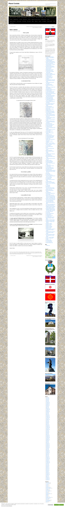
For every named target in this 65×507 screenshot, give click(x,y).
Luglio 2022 (47, 430)
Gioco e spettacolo (48, 490)
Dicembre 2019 (48, 452)
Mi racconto (14, 17)
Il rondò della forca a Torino (49, 215)
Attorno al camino (48, 131)
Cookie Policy (12, 23)
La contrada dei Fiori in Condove (50, 165)
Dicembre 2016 (48, 461)
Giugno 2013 (47, 475)
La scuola (20, 19)
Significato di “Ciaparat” (49, 223)
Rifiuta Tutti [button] (61, 504)
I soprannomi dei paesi (48, 181)
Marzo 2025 (47, 407)
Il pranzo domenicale (48, 68)
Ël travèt (47, 147)
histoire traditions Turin (22, 252)
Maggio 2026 (47, 399)
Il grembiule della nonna (49, 106)
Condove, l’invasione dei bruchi (50, 142)
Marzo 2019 (47, 455)
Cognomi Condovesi (13, 21)
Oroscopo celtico (48, 212)
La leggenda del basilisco (49, 84)
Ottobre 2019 (47, 453)
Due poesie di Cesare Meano (49, 161)
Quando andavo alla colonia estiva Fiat (50, 89)
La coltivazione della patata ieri (49, 137)
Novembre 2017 (48, 458)
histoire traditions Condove (15, 252)
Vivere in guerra (19, 21)
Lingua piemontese (48, 493)
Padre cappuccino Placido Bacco (50, 168)
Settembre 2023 (48, 419)
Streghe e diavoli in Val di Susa (50, 69)
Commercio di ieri (48, 138)
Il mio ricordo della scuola (49, 174)
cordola (19, 30)
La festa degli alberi (48, 192)
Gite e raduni (29, 21)
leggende (47, 492)
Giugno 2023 (47, 421)
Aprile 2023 (47, 423)
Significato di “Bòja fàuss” (49, 226)
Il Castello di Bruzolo (48, 214)
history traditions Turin (36, 252)
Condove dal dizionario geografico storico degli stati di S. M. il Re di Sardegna (50, 229)
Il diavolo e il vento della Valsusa (50, 92)
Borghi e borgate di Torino (49, 155)
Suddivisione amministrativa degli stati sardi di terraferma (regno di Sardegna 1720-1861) (34, 27)
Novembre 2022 (48, 427)
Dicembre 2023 (48, 416)
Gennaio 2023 (47, 425)
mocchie (47, 496)
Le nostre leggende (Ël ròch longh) (50, 91)
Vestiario (40, 21)
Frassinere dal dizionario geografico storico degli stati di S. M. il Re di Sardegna (50, 235)
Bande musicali (43, 19)
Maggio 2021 (47, 440)
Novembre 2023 (48, 417)
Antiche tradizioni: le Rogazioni (50, 56)
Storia (26, 251)
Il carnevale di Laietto (48, 239)
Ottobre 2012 (47, 479)
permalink (29, 253)
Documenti (33, 17)
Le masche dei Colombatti (49, 73)
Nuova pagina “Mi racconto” (49, 211)
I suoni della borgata (48, 178)
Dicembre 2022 (48, 426)
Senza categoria (48, 498)
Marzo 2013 (47, 476)
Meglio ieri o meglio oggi (49, 150)
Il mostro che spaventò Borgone (50, 213)
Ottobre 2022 (47, 428)
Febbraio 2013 (48, 477)
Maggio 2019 (47, 454)
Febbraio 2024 (48, 414)
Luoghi (45, 17)
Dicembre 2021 (48, 436)
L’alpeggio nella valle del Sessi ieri (50, 135)
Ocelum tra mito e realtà (49, 77)
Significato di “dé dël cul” (49, 224)
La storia (29, 17)
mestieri (47, 495)
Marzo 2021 (47, 442)
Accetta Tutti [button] (56, 504)
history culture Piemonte (29, 252)
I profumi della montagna (49, 123)
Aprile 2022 (47, 433)
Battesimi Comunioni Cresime (36, 19)
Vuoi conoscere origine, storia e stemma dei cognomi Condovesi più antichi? (50, 202)
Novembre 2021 (48, 437)
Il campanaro (47, 78)
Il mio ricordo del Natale (49, 177)
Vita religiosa (44, 21)
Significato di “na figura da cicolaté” (50, 219)
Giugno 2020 (47, 447)
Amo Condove (37, 251)
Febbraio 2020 (48, 450)
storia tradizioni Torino (20, 253)
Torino (28, 251)
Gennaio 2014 (47, 473)
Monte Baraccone (48, 186)
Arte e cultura (21, 251)
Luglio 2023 (47, 420)
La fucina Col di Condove (49, 75)
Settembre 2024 (48, 411)
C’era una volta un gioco (49, 241)
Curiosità (11, 19)
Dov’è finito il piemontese (49, 240)
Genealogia (18, 17)
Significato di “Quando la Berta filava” (50, 74)
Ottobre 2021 (47, 438)
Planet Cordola (14, 3)
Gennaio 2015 (47, 469)
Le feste (48, 19)
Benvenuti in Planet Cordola (49, 242)
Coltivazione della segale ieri (49, 146)
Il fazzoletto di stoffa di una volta (50, 110)
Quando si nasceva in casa (49, 189)
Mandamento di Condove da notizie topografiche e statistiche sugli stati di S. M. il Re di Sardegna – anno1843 (50, 207)
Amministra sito (48, 245)
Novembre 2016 (48, 462)
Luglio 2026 (47, 397)
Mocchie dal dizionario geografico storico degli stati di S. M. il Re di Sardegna (50, 232)
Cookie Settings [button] (50, 504)
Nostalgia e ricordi (48, 164)
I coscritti (29, 19)
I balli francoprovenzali (49, 169)
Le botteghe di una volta (49, 126)
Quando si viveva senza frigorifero (50, 182)
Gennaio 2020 (47, 451)
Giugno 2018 (47, 456)
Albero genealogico (24, 17)
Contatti (54, 21)
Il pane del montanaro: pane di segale (50, 79)
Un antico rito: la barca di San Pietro (50, 114)
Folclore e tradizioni (48, 488)
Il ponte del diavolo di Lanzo (49, 70)
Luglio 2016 (47, 464)
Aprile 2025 (47, 406)
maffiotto (47, 494)
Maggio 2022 (47, 432)
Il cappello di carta (48, 109)
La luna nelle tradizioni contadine (50, 136)
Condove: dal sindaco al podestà (50, 107)
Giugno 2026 (47, 398)
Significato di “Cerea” (48, 225)
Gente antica (25, 19)
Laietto (47, 491)
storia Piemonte (15, 253)
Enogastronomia (15, 19)
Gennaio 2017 (47, 460)
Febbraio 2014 (48, 472)
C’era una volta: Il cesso (49, 134)
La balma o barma (12, 26)
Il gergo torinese (48, 185)
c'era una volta (47, 483)
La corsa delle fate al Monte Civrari (50, 103)
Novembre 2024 (48, 409)
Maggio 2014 (47, 470)
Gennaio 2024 (47, 415)
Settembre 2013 (48, 474)
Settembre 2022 (48, 429)
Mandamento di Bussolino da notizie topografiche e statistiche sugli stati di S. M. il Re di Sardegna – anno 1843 (50, 209)
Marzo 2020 (47, 449)
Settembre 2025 (48, 404)
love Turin (40, 252)
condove (24, 251)
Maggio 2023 (47, 422)
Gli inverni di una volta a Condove (50, 124)
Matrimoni (36, 21)
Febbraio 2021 (48, 443)
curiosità (47, 486)
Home (10, 17)
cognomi (47, 484)
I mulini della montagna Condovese (50, 61)
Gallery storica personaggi (39, 17)
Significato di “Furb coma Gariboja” (50, 220)
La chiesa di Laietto (48, 166)
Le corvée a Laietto (48, 145)
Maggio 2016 (47, 466)
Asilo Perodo (24, 21)
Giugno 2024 (47, 412)
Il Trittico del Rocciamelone (49, 125)
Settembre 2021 (48, 439)
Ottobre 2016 (47, 463)
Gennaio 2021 (47, 444)
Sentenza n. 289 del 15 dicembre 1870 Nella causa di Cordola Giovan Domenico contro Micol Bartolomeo (50, 199)
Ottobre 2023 (47, 418)
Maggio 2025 (47, 405)
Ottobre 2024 (47, 410)
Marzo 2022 (47, 434)
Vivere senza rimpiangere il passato (50, 120)
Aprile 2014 (47, 471)
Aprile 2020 (47, 448)
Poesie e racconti (49, 21)
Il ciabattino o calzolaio (48, 160)
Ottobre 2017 (47, 459)
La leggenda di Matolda (49, 88)
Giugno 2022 (47, 431)
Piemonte (11, 253)
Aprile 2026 (47, 400)
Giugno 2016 (47, 465)
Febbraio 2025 (48, 408)
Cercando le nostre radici (51, 17)
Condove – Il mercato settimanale (50, 237)
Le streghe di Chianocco (49, 90)
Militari (33, 21)
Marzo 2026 (47, 401)
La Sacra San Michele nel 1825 (49, 167)
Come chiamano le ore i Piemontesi (50, 111)
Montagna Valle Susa (48, 497)
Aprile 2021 (47, 441)
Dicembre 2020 (48, 445)
